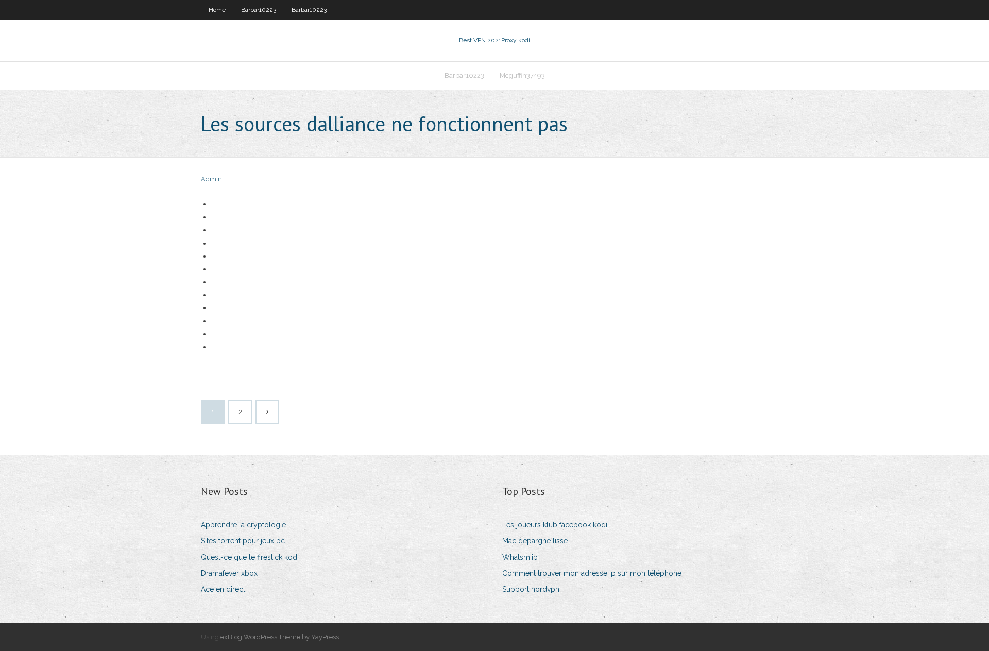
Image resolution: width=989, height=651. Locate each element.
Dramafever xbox (229, 573)
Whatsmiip (520, 557)
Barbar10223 (258, 9)
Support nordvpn (530, 589)
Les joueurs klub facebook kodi (554, 525)
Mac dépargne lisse (535, 541)
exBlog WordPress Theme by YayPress (279, 637)
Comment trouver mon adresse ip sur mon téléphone (591, 573)
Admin (211, 179)
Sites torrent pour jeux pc (243, 541)
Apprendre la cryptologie (243, 525)
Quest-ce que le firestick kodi (250, 557)
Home (217, 9)
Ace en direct (223, 589)
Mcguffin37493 (522, 75)
